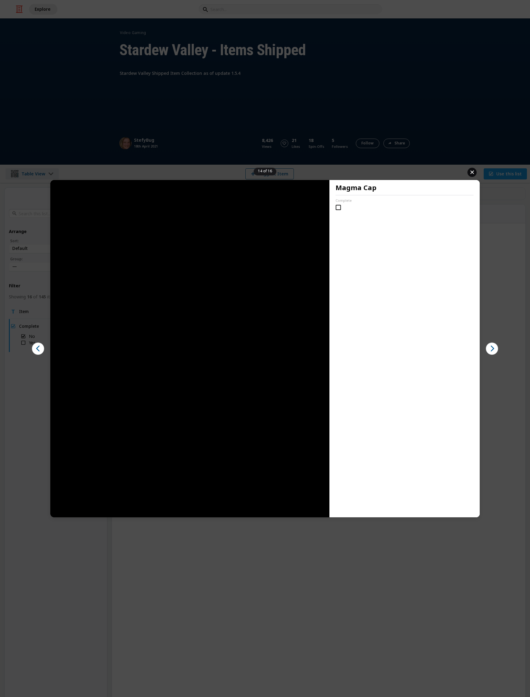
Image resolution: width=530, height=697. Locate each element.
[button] (38, 349)
